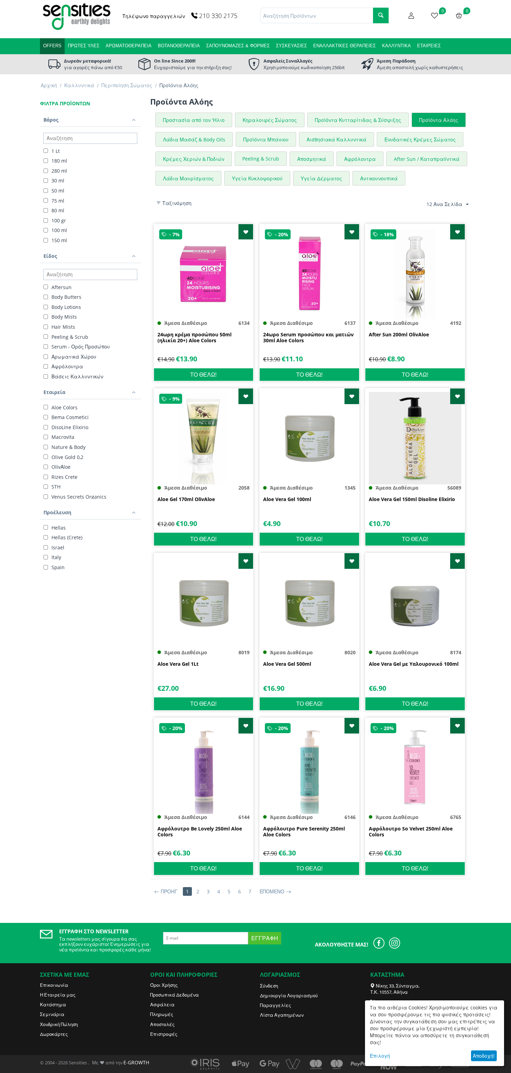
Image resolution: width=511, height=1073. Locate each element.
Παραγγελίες (275, 1005)
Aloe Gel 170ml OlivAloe (186, 499)
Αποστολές (162, 1024)
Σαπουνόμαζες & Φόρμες (238, 45)
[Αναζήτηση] (381, 15)
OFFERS (52, 45)
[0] (434, 15)
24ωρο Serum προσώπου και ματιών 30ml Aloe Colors (308, 338)
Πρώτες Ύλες (83, 45)
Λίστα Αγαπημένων (281, 1015)
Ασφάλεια (162, 1004)
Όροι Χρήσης (164, 985)
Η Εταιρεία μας (57, 995)
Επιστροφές (163, 1034)
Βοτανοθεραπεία (179, 45)
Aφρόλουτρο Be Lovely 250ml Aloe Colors (199, 832)
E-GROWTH (136, 1062)
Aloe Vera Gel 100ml (287, 499)
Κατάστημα (53, 1004)
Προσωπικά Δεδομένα (174, 995)
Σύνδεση (269, 986)
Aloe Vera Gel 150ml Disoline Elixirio (412, 499)
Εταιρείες (429, 45)
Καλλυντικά (396, 45)
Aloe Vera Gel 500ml (287, 664)
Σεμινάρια (52, 1014)
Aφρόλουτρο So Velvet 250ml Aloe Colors (411, 832)
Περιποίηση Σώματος (127, 85)
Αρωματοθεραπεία (129, 45)
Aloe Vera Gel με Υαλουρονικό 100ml (414, 664)
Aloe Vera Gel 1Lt (177, 664)
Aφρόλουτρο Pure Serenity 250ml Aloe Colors (304, 832)
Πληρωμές (161, 1014)
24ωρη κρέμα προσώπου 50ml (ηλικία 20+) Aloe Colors (194, 338)
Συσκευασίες (291, 45)
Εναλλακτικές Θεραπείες (344, 45)
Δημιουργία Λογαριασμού (289, 995)
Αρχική (49, 85)
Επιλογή (380, 1055)
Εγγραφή (264, 938)
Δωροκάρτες (54, 1034)
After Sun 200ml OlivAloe (399, 335)
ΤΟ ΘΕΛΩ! (203, 374)
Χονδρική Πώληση (59, 1024)
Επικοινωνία (54, 985)
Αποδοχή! (484, 1055)
